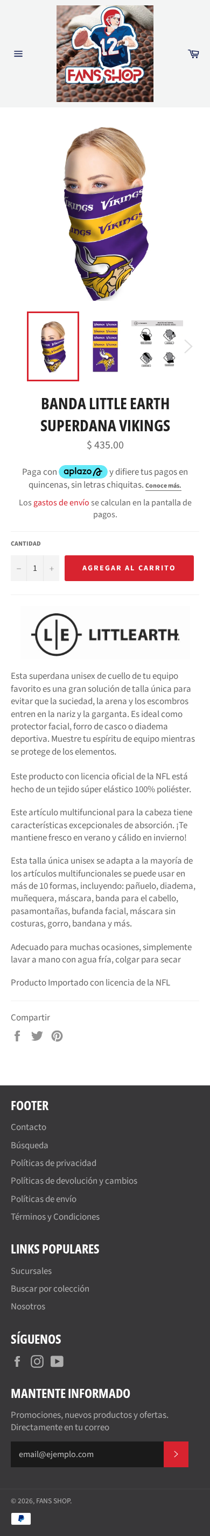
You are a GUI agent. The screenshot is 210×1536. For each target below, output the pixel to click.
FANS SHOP (53, 1501)
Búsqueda (29, 1145)
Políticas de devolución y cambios (74, 1181)
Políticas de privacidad (53, 1163)
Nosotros (28, 1306)
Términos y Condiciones (55, 1217)
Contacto (28, 1127)
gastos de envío (61, 503)
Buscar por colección (50, 1289)
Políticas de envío (43, 1199)
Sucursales (31, 1271)
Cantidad (26, 544)
